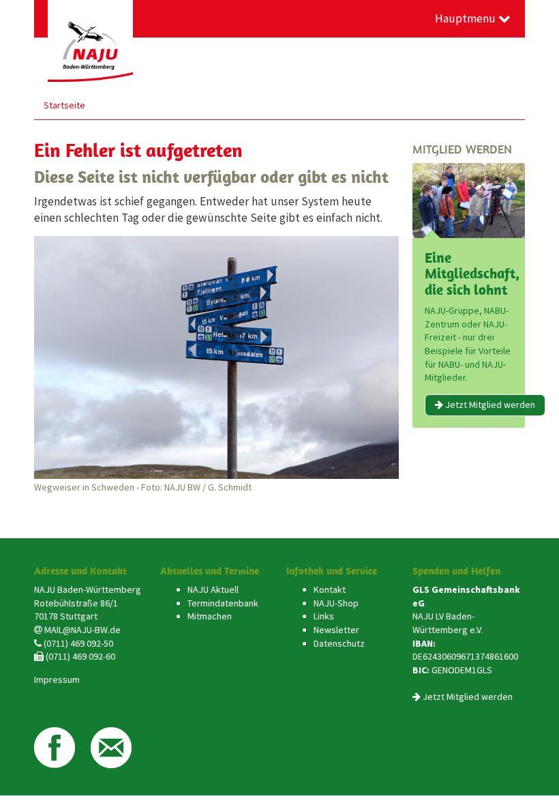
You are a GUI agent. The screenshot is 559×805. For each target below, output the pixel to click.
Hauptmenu (466, 18)
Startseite (64, 105)
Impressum (57, 679)
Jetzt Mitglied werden (489, 404)
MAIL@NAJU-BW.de (82, 630)
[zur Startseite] (90, 41)
